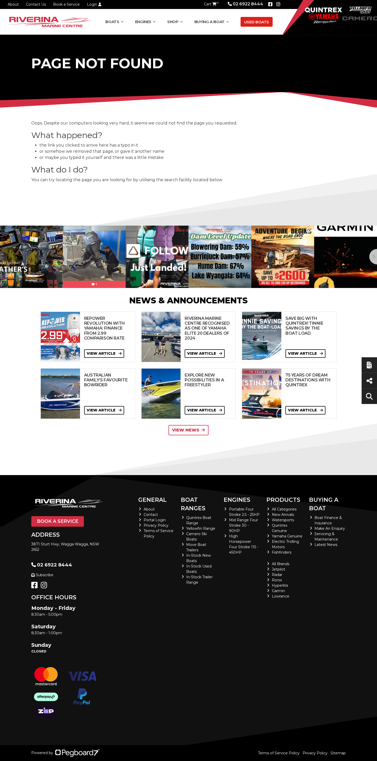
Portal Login (155, 520)
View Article (101, 353)
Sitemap (338, 753)
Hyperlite (280, 585)
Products (283, 499)
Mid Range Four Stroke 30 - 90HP (243, 525)
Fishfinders (281, 552)
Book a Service (66, 4)
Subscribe (44, 575)
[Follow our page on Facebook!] (270, 4)
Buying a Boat (323, 504)
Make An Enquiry (329, 528)
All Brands (280, 564)
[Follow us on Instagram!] (45, 586)
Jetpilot (278, 569)
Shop (172, 21)
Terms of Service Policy (279, 753)
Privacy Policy (156, 525)
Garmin (278, 591)
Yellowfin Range (200, 528)
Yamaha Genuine (287, 536)
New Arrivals (283, 514)
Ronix (277, 580)
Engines (237, 499)
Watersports (283, 520)
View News (185, 430)
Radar (277, 574)
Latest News (325, 544)
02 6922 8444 (248, 4)
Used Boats (256, 22)
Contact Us (36, 4)
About (13, 4)
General (152, 499)
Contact (151, 514)
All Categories (284, 509)
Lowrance (280, 596)
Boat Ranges (193, 504)
